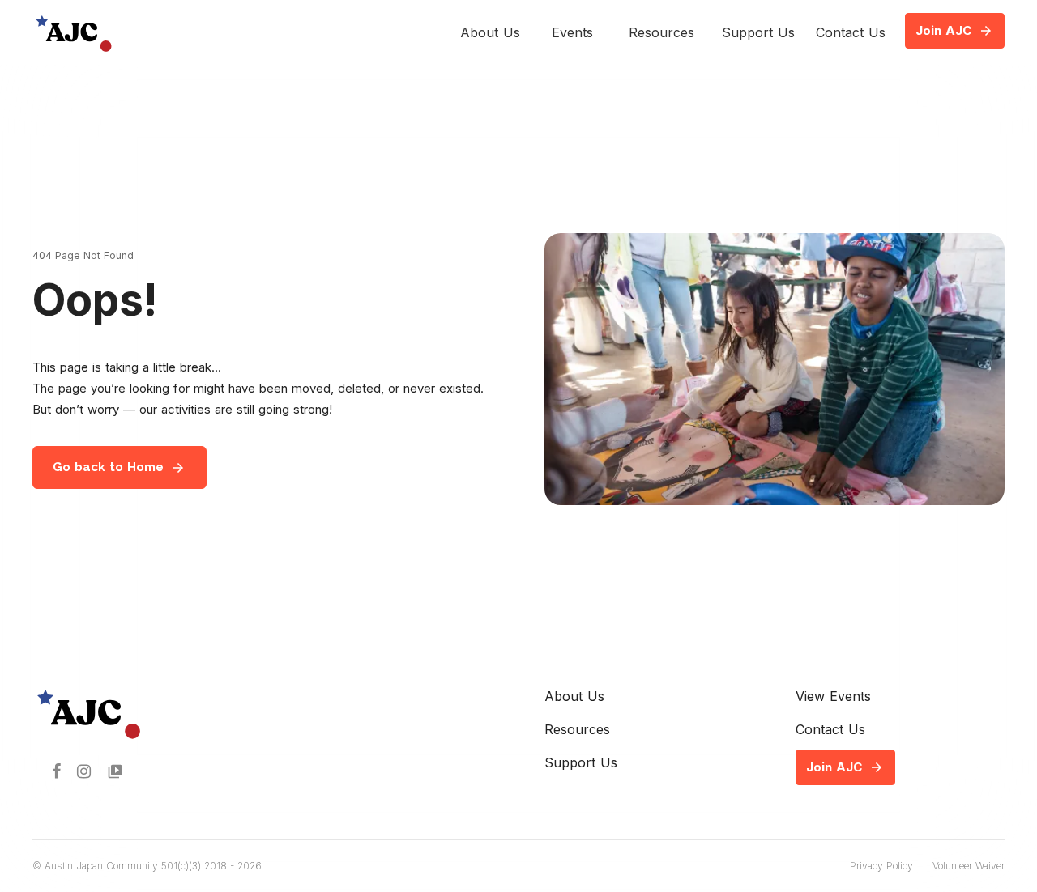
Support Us (758, 32)
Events (572, 32)
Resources (661, 32)
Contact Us (851, 32)
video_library (115, 771)
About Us (490, 32)
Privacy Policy (881, 866)
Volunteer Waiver (968, 866)
